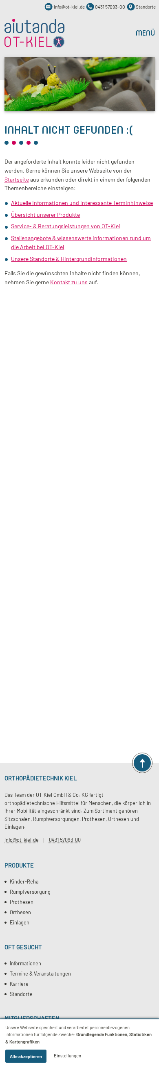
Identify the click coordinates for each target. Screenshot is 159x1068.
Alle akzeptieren (26, 1056)
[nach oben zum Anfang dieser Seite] (142, 762)
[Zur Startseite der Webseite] (34, 33)
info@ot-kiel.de (21, 839)
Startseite (16, 179)
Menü (145, 33)
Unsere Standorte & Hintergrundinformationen (69, 258)
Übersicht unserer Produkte (45, 214)
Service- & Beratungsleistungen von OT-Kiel (65, 226)
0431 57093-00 (65, 839)
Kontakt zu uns (69, 282)
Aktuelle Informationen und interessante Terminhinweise (82, 202)
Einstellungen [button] (67, 1055)
